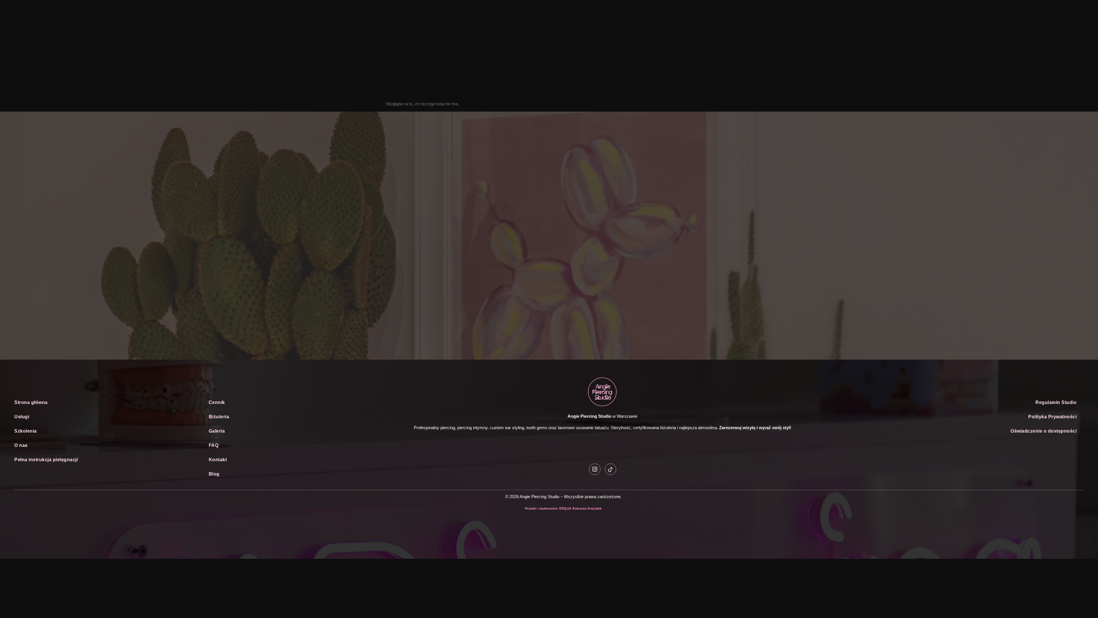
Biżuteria (219, 416)
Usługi (21, 416)
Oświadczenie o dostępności (1044, 431)
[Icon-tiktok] (610, 469)
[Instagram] (594, 469)
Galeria (217, 431)
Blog (214, 474)
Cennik (217, 402)
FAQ (214, 445)
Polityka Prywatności (1052, 416)
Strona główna (31, 402)
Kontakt (218, 459)
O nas (21, 445)
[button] (104, 417)
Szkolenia (25, 431)
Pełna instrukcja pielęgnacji (46, 459)
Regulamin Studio (1056, 402)
